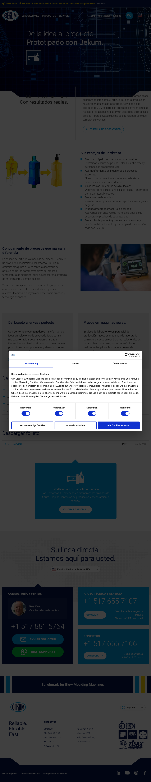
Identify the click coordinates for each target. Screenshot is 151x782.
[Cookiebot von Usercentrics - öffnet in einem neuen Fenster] (127, 355)
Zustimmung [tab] (31, 363)
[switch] (59, 413)
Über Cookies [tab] (120, 363)
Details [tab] (75, 363)
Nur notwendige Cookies (32, 425)
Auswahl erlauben (75, 425)
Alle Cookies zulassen (118, 425)
